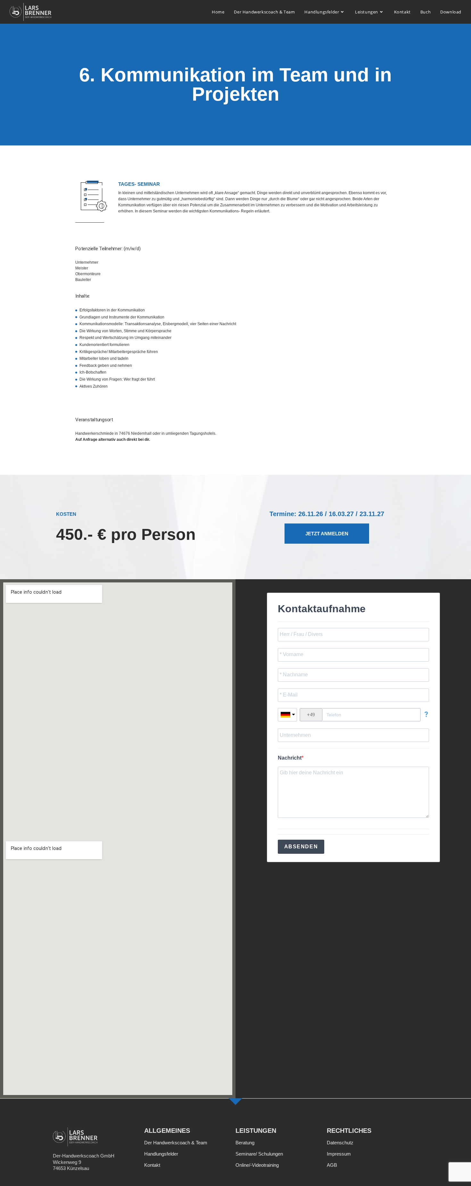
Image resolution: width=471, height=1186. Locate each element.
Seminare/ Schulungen (259, 1154)
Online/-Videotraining (257, 1165)
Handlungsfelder (161, 1154)
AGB (332, 1165)
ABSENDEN (301, 846)
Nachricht (290, 758)
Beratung (245, 1142)
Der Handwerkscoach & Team (175, 1142)
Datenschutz (340, 1142)
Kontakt (152, 1165)
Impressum (339, 1154)
